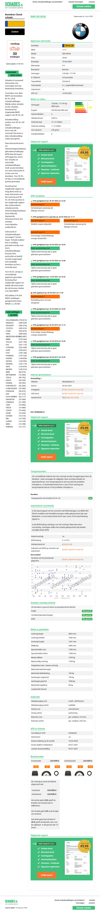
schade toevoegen (75, 2)
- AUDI (15, 350)
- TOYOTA (15, 328)
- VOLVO (15, 342)
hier (12, 303)
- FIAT (15, 353)
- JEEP (15, 405)
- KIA (15, 345)
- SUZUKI (15, 358)
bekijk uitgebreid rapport (72, 390)
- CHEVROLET (15, 386)
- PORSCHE (15, 391)
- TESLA (15, 377)
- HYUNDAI (15, 356)
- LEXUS (15, 410)
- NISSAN (15, 364)
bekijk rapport (46, 181)
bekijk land (67, 544)
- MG (15, 418)
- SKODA (15, 361)
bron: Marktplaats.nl (38, 412)
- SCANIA (15, 416)
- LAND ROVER (15, 388)
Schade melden (83, 6)
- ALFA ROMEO (15, 397)
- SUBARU (15, 427)
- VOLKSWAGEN (15, 320)
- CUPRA (15, 421)
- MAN (15, 424)
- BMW (15, 339)
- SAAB (15, 413)
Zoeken (14, 31)
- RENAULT (15, 323)
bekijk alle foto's (71, 398)
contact (92, 2)
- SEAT (15, 367)
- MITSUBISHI (15, 375)
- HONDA (15, 383)
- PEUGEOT (15, 326)
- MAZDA (15, 369)
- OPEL (15, 334)
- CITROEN (15, 347)
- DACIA (15, 380)
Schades (14, 5)
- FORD (15, 331)
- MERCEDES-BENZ (15, 336)
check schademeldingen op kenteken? (47, 2)
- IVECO (15, 408)
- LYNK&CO (15, 402)
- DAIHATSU (15, 399)
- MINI (15, 372)
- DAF (15, 394)
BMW (64, 50)
